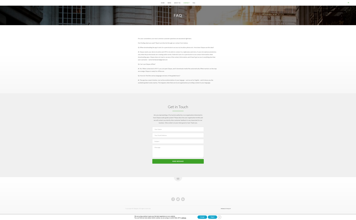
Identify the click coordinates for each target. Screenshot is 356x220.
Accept (202, 217)
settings (183, 218)
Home (163, 3)
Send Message (178, 161)
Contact (186, 3)
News (169, 3)
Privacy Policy (226, 208)
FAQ (194, 3)
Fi (348, 3)
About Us (177, 3)
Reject (212, 217)
